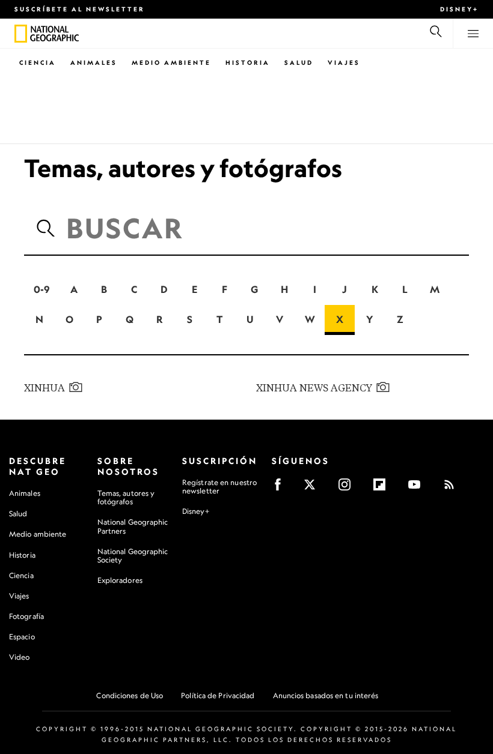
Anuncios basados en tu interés (326, 695)
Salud (298, 62)
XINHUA (44, 388)
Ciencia (37, 62)
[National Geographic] (20, 34)
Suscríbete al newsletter (79, 9)
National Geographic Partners (132, 526)
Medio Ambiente (171, 62)
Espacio (22, 636)
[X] (313, 488)
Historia (247, 62)
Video (19, 657)
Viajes (344, 62)
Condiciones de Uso (129, 695)
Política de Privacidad (217, 695)
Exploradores (119, 580)
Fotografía (26, 616)
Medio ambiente (37, 533)
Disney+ (459, 9)
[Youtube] (418, 488)
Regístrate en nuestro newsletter (219, 486)
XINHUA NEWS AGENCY (314, 388)
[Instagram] (348, 488)
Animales (93, 62)
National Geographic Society (132, 555)
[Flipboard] (383, 488)
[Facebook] (282, 488)
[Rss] (453, 488)
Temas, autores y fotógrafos (126, 497)
